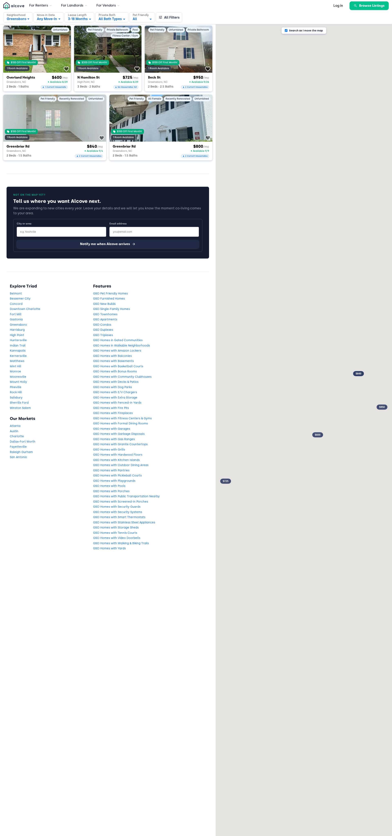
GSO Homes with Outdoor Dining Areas (120, 465)
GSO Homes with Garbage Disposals (119, 434)
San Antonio (18, 457)
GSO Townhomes (105, 314)
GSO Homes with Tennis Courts (115, 533)
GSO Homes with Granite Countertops (120, 444)
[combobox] (79, 17)
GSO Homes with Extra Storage (115, 397)
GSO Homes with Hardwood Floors (117, 454)
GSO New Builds (104, 304)
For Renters (38, 5)
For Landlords (72, 5)
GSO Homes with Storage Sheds (116, 527)
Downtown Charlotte (25, 309)
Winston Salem (20, 408)
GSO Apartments (105, 319)
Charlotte (17, 436)
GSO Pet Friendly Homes (110, 293)
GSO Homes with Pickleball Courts (117, 475)
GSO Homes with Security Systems (117, 512)
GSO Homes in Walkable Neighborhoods (121, 345)
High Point (17, 335)
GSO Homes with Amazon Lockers (117, 350)
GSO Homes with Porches (111, 491)
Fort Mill (15, 314)
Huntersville (18, 340)
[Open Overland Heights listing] (37, 49)
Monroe (15, 371)
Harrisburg (17, 330)
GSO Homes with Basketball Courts (118, 366)
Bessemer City (20, 298)
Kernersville (18, 356)
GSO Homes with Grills (109, 449)
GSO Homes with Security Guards (116, 506)
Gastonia (16, 319)
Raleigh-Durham (21, 452)
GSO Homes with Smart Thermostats (119, 517)
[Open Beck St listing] (178, 49)
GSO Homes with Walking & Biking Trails (121, 543)
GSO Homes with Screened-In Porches (120, 501)
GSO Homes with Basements (113, 361)
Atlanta (15, 426)
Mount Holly (18, 382)
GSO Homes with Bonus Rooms (115, 371)
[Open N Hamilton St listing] (108, 49)
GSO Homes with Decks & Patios (115, 382)
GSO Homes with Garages (111, 429)
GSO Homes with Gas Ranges (114, 439)
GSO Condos (102, 324)
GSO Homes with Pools (109, 486)
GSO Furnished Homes (109, 298)
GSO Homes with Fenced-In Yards (117, 402)
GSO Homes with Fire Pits (111, 408)
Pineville (15, 387)
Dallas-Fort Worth (22, 441)
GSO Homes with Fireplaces (113, 413)
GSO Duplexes (103, 330)
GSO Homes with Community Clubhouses (122, 377)
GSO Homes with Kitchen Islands (116, 460)
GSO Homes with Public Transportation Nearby (126, 496)
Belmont (16, 293)
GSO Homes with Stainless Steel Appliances (124, 522)
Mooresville (18, 377)
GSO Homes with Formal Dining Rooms (120, 423)
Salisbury (16, 397)
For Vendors (106, 5)
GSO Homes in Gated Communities (118, 340)
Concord (16, 304)
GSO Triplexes (103, 335)
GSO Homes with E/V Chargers (115, 392)
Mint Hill (15, 366)
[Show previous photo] (10, 48)
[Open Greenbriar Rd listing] (54, 118)
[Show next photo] (64, 48)
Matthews (17, 361)
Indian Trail (18, 345)
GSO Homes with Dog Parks (112, 387)
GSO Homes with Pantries (111, 470)
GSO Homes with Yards (109, 548)
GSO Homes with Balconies (112, 356)
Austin (14, 431)
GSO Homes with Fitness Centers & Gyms (122, 418)
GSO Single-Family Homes (111, 309)
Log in (338, 6)
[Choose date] (48, 17)
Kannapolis (18, 350)
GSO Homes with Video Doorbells (116, 538)
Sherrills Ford (19, 402)
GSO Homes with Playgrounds (114, 481)
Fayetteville (18, 447)
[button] (17, 17)
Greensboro (18, 324)
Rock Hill (16, 392)
